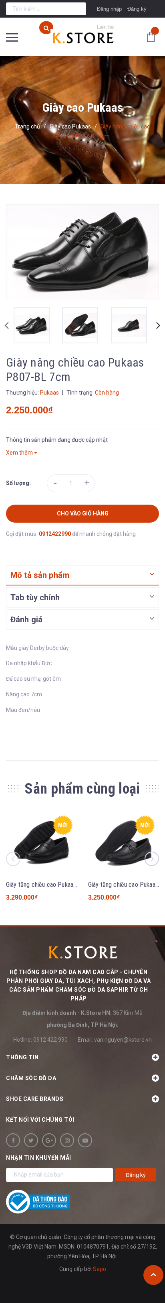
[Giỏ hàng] (153, 36)
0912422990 (55, 534)
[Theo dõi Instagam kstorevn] (67, 1140)
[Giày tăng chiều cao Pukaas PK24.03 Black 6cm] (41, 843)
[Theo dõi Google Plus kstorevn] (49, 1140)
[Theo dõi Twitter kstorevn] (31, 1140)
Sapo (99, 1269)
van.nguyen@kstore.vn (123, 1039)
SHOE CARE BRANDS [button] (34, 1099)
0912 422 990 (50, 1039)
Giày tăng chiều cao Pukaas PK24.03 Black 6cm (67, 884)
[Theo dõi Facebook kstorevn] (13, 1140)
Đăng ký (137, 9)
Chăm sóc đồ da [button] (31, 1078)
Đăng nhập (109, 9)
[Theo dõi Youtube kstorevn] (85, 1140)
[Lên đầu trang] (153, 1275)
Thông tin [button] (22, 1057)
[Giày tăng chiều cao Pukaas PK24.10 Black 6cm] (123, 843)
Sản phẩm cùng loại (82, 788)
